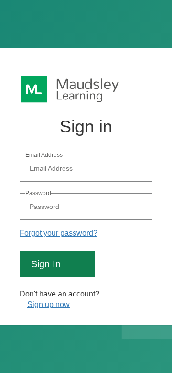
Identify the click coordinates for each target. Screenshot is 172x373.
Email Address (44, 155)
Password (38, 193)
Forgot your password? (58, 233)
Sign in (46, 264)
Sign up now (48, 304)
